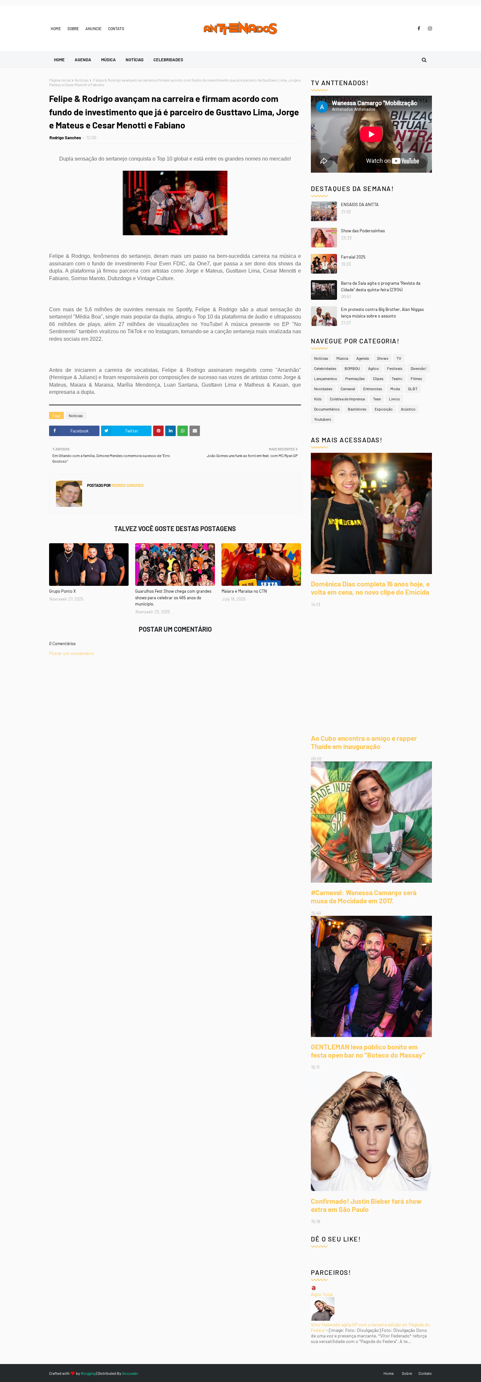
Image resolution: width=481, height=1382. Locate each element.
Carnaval (348, 388)
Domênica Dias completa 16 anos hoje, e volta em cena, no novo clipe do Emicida (370, 588)
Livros (394, 398)
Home (56, 28)
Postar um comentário (71, 653)
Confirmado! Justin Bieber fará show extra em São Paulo (366, 1205)
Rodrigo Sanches (65, 137)
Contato (116, 28)
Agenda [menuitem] (83, 59)
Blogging (88, 1373)
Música (342, 358)
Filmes (416, 378)
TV (399, 358)
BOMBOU (352, 368)
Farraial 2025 (353, 256)
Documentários (327, 409)
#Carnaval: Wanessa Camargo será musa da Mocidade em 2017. (364, 896)
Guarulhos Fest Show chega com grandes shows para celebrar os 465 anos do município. (173, 597)
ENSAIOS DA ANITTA (360, 204)
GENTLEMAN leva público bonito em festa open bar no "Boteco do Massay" (368, 1051)
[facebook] (418, 28)
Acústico (408, 409)
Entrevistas (372, 388)
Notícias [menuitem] (135, 59)
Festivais (394, 368)
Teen (377, 398)
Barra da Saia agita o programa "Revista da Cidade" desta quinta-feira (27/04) (380, 286)
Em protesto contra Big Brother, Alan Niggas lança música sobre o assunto (382, 312)
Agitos (373, 368)
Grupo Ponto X (62, 591)
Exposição (384, 409)
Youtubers (322, 419)
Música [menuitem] (108, 59)
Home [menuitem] (59, 59)
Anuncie (93, 28)
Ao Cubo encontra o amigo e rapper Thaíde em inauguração (364, 742)
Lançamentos (325, 378)
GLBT (413, 388)
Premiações (355, 378)
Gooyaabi (130, 1373)
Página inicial (60, 80)
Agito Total (321, 1294)
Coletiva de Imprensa (347, 398)
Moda (395, 388)
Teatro (397, 378)
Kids (318, 398)
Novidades (323, 388)
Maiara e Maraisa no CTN (244, 591)
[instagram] (429, 28)
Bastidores (357, 409)
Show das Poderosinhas (363, 230)
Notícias (82, 80)
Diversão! (419, 368)
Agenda (362, 358)
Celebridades (325, 368)
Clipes (378, 378)
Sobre (73, 28)
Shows (382, 358)
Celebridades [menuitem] (168, 59)
